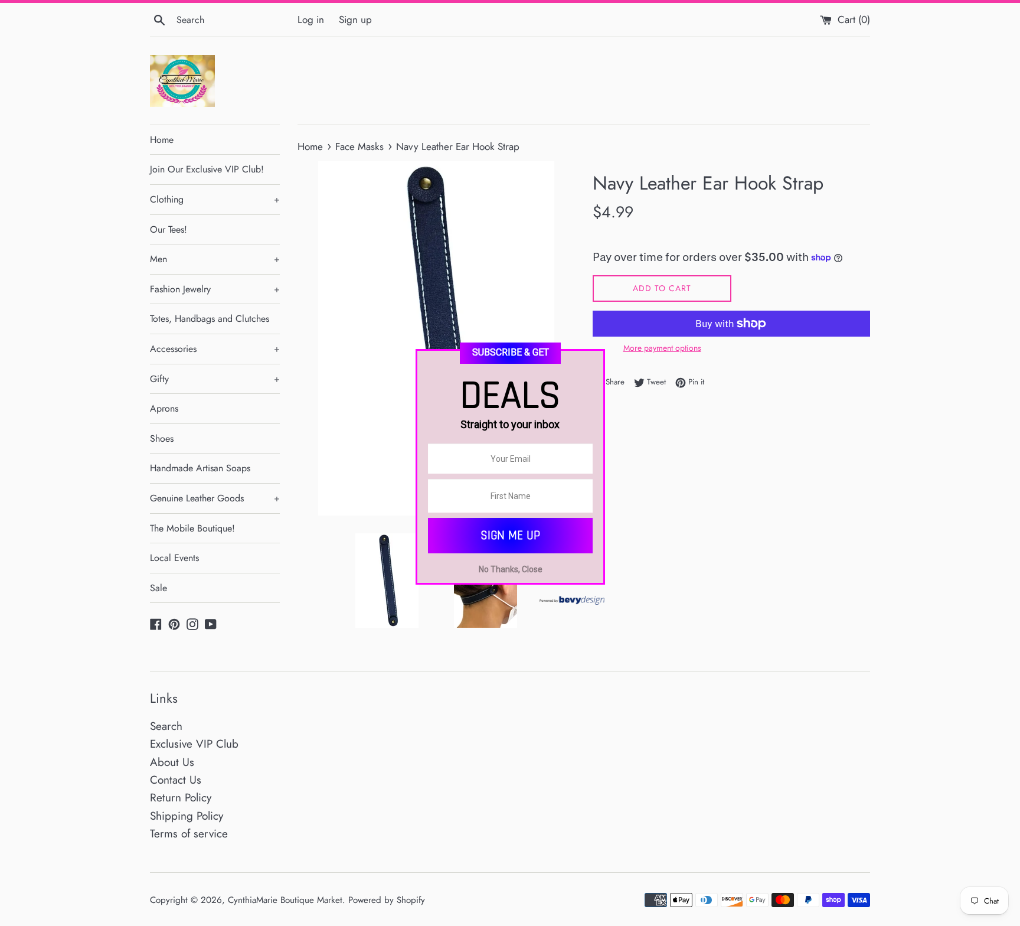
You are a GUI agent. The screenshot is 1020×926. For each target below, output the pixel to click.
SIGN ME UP (510, 535)
